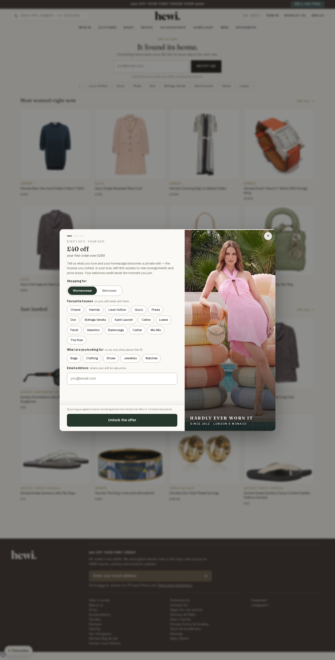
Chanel (75, 310)
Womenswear (82, 290)
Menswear (109, 290)
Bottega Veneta (95, 320)
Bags (73, 358)
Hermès (94, 310)
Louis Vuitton (117, 310)
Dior (73, 320)
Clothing (92, 358)
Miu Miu (156, 330)
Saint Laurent (124, 320)
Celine (146, 320)
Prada (156, 310)
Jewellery (130, 358)
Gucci (139, 310)
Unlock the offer (122, 420)
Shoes (110, 358)
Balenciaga (116, 330)
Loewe (163, 320)
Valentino (93, 330)
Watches (151, 358)
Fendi (74, 330)
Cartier (137, 330)
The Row (76, 340)
